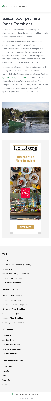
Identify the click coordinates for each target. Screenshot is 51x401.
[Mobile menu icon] (47, 6)
